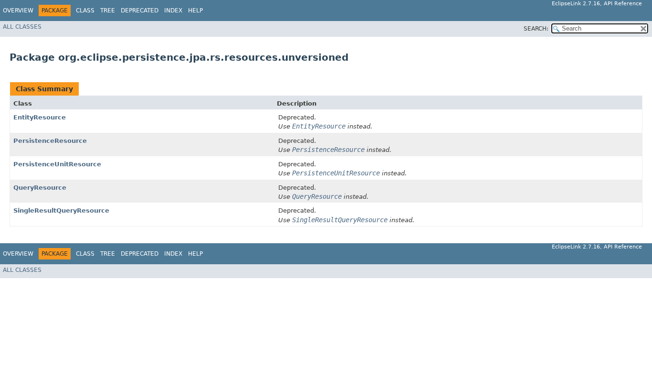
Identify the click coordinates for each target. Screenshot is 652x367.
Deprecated (139, 10)
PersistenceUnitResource (57, 164)
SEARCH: (536, 28)
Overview (18, 10)
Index (173, 10)
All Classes (22, 26)
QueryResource (39, 187)
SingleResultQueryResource (61, 210)
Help (195, 10)
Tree (107, 10)
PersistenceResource (50, 140)
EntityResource (39, 117)
